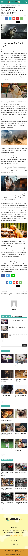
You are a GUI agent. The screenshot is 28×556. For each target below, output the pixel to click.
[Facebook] (10, 545)
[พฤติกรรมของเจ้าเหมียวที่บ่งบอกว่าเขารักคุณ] (21, 443)
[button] (26, 2)
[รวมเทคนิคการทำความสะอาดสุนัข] (21, 389)
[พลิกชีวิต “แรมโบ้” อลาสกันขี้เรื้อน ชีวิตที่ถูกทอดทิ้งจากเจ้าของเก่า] (7, 467)
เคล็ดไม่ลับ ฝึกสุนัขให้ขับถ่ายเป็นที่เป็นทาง (20, 380)
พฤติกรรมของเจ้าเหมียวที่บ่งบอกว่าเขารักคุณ (20, 449)
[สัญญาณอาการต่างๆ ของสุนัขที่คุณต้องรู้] (4, 335)
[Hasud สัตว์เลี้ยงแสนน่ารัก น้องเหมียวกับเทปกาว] (7, 482)
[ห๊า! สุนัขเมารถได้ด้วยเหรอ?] (4, 321)
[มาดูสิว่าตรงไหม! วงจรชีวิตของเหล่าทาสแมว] (7, 427)
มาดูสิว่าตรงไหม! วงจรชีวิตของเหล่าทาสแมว (6, 434)
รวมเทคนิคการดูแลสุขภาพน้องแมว (21, 434)
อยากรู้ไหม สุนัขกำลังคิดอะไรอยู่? (17, 327)
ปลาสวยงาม (21, 550)
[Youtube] (18, 545)
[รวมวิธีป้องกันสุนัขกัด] (7, 389)
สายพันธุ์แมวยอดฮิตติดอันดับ (21, 419)
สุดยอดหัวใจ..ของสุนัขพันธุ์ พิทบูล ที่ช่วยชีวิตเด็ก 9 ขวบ (7, 503)
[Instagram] (14, 544)
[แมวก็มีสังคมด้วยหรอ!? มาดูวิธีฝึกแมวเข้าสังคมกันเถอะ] (7, 413)
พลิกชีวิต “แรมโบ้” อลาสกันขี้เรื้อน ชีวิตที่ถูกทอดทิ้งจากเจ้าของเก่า (7, 474)
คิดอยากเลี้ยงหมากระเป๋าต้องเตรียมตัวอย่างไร (6, 294)
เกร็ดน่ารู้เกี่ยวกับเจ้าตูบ (11, 7)
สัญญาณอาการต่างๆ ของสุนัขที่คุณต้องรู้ (6, 380)
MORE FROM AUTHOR (17, 316)
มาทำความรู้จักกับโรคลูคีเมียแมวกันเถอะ (21, 294)
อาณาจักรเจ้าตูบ (3, 7)
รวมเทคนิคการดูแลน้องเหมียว (7, 449)
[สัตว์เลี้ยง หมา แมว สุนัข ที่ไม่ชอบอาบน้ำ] (21, 497)
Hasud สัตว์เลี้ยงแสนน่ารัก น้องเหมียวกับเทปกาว (6, 489)
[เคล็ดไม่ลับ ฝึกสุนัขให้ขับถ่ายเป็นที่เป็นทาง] (21, 374)
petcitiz (3, 15)
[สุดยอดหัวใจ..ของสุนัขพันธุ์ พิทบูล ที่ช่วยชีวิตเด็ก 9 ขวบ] (7, 497)
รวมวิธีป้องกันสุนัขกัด (5, 395)
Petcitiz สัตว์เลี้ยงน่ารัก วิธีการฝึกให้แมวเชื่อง (20, 473)
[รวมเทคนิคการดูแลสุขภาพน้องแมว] (21, 427)
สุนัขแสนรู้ (9, 550)
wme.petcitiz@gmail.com (17, 535)
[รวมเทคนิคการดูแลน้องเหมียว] (7, 443)
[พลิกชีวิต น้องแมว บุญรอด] (21, 482)
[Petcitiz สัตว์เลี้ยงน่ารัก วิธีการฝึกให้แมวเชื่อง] (21, 467)
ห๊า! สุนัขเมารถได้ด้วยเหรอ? (16, 320)
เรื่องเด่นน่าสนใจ (18, 551)
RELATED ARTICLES (6, 316)
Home (2, 5)
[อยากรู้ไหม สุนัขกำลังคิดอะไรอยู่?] (4, 328)
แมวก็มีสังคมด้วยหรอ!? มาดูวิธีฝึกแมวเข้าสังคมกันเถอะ (6, 419)
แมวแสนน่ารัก (15, 550)
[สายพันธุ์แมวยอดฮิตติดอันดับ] (21, 413)
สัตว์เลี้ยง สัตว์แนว (10, 551)
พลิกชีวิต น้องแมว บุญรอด (20, 488)
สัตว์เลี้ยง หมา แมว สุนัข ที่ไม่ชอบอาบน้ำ (21, 503)
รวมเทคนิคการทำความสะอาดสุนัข (20, 396)
